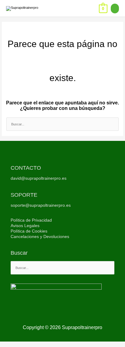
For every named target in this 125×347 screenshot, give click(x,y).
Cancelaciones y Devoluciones (40, 236)
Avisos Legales (25, 225)
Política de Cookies (29, 231)
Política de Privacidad (31, 220)
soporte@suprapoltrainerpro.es (41, 205)
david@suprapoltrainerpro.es (38, 178)
